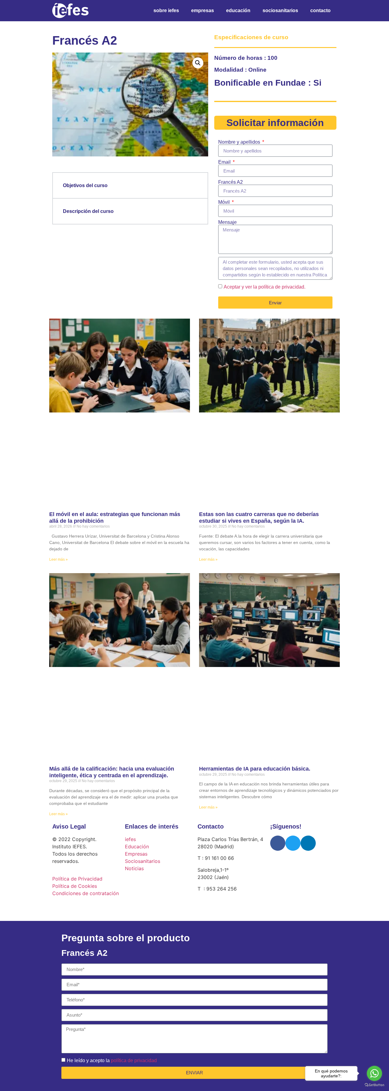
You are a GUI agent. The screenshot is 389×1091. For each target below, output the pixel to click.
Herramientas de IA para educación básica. (254, 769)
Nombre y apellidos (239, 142)
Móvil (224, 202)
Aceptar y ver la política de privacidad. (264, 286)
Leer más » (58, 559)
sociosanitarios (280, 10)
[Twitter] (293, 843)
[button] (197, 62)
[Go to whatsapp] (374, 1073)
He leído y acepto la (112, 1060)
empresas (202, 10)
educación (238, 10)
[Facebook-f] (277, 843)
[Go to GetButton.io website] (374, 1085)
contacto (320, 10)
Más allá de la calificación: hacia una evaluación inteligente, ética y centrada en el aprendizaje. (111, 772)
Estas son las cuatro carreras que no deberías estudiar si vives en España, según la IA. (259, 517)
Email (225, 162)
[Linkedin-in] (308, 843)
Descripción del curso (88, 211)
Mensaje (227, 222)
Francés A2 (230, 182)
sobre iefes (166, 10)
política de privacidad (134, 1060)
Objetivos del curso (85, 185)
